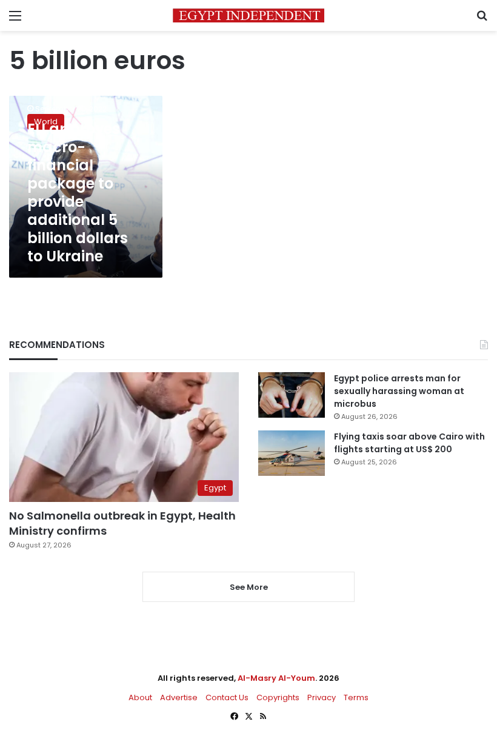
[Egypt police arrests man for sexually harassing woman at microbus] (291, 395)
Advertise (179, 697)
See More (249, 587)
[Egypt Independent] (248, 15)
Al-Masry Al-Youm (276, 678)
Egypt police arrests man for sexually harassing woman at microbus (399, 391)
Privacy (321, 697)
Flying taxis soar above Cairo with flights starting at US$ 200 (409, 442)
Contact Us (226, 697)
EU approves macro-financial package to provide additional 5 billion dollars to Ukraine (77, 192)
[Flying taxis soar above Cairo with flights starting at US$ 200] (291, 453)
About (140, 697)
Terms (356, 697)
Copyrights (277, 697)
